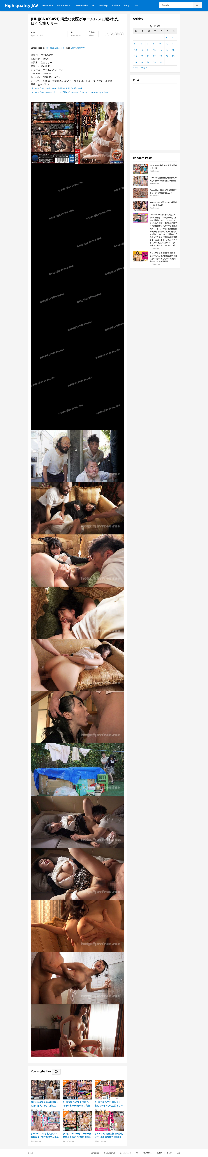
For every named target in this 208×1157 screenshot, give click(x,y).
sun (33, 32)
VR (93, 5)
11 (173, 43)
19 (135, 56)
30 (160, 62)
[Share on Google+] (121, 34)
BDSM (115, 5)
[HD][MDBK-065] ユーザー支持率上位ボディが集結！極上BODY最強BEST (77, 1135)
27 (142, 62)
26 (135, 62)
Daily (126, 5)
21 (148, 56)
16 (160, 49)
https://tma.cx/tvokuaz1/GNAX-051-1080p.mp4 (56, 88)
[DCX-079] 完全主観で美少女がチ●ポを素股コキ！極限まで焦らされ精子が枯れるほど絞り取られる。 (109, 1135)
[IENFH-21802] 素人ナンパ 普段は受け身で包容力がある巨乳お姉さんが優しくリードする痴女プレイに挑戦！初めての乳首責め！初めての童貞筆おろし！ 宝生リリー (45, 1135)
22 (154, 56)
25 (173, 56)
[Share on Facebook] (107, 34)
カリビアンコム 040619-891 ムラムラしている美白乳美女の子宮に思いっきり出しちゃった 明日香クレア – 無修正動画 (163, 257)
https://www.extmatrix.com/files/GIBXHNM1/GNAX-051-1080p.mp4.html (70, 92)
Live (135, 5)
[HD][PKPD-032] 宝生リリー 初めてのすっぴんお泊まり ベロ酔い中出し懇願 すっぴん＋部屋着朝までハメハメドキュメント (109, 1104)
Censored (46, 5)
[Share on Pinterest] (117, 34)
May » (144, 67)
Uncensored (62, 5)
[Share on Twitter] (112, 34)
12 (135, 49)
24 (167, 56)
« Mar (136, 67)
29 (154, 62)
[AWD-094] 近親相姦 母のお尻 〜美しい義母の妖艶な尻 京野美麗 (163, 179)
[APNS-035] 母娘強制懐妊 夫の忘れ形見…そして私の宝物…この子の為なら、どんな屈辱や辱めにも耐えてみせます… (45, 1104)
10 (167, 43)
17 (167, 49)
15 (154, 49)
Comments (76, 34)
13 (142, 49)
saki (31, 1153)
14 (148, 49)
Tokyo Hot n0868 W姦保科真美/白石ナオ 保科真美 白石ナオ (163, 191)
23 (160, 56)
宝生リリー (82, 47)
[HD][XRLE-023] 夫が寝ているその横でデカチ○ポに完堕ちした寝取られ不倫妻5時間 (76, 1104)
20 (142, 56)
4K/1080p (103, 5)
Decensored (80, 5)
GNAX (73, 47)
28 (148, 62)
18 (173, 49)
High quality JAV (21, 5)
